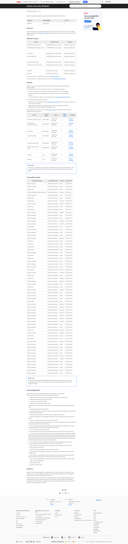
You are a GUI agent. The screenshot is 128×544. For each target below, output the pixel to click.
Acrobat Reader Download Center (62, 97)
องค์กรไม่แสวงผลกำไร (58, 514)
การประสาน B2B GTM (39, 521)
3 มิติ (17, 522)
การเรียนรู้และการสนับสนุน (74, 1)
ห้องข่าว (94, 520)
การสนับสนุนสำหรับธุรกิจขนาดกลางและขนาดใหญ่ (81, 520)
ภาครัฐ (56, 516)
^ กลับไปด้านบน (98, 500)
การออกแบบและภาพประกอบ (21, 516)
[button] (102, 2)
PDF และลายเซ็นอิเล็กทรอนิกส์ (47, 1)
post (38, 482)
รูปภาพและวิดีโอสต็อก (20, 525)
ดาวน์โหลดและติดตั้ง (77, 514)
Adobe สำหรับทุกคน (96, 531)
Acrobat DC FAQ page (54, 76)
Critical (40, 33)
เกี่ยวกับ (94, 514)
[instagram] (29, 541)
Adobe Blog (95, 532)
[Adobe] (18, 2)
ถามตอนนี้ (51, 504)
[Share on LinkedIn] (65, 493)
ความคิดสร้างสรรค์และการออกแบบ (30, 1)
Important (46, 33)
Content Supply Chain (38, 516)
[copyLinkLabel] (68, 493)
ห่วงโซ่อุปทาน (95, 525)
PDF (16, 520)
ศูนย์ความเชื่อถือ (96, 527)
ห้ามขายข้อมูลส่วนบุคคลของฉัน (101, 541)
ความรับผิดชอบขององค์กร (98, 522)
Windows (71, 118)
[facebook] (26, 541)
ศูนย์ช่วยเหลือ (76, 513)
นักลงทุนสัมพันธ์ (96, 523)
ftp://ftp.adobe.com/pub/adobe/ (53, 102)
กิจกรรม (94, 518)
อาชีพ (94, 516)
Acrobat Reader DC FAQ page (59, 78)
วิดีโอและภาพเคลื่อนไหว (20, 518)
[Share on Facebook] (60, 493)
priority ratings (52, 109)
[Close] (83, 541)
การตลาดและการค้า (61, 1)
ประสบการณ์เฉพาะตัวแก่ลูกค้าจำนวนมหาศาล (43, 514)
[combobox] (85, 6)
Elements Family (19, 523)
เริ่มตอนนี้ (70, 504)
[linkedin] (33, 541)
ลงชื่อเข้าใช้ (107, 1)
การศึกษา (56, 513)
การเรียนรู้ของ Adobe (77, 518)
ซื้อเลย (85, 1)
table (40, 472)
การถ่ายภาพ (18, 514)
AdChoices (110, 541)
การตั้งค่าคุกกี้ (92, 541)
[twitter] (31, 541)
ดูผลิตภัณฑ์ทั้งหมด (19, 527)
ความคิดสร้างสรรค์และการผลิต (40, 519)
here (31, 169)
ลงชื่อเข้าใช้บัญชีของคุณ (97, 513)
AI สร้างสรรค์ (18, 513)
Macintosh (71, 120)
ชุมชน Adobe (76, 516)
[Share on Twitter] (62, 493)
